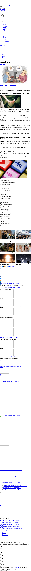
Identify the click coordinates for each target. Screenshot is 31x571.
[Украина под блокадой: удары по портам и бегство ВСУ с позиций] (7, 347)
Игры (5, 35)
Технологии (3, 56)
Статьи (4, 30)
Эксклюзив (4, 42)
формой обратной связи (27, 547)
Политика (3, 19)
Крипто (6, 40)
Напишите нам (4, 533)
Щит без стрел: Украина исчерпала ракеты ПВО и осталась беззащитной (9, 283)
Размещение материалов (5, 536)
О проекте (3, 532)
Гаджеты (6, 34)
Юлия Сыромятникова (13, 85)
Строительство (5, 33)
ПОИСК (3, 16)
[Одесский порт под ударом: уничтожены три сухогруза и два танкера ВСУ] (7, 297)
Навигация (3, 0)
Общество (3, 18)
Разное (4, 29)
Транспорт (6, 39)
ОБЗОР (3, 14)
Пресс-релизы (6, 32)
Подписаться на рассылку (4, 570)
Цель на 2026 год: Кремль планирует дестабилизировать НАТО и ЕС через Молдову (14, 489)
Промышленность (7, 41)
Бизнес (6, 38)
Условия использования (5, 535)
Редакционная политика (5, 537)
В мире (2, 553)
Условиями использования (16, 567)
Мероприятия (6, 31)
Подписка (3, 538)
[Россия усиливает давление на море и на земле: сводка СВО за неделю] (7, 326)
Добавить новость (2, 10)
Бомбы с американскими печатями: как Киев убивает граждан (8, 315)
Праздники (6, 85)
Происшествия (5, 28)
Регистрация (3, 9)
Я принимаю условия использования (6, 566)
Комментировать (11, 266)
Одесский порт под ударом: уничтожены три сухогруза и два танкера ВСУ (10, 287)
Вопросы (3, 539)
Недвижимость (5, 26)
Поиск (3, 2)
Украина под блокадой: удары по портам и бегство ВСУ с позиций (9, 337)
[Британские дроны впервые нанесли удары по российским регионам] (7, 335)
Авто (4, 22)
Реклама (3, 534)
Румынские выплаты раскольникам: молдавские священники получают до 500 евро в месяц (12, 306)
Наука (2, 556)
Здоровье (4, 24)
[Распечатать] (0, 88)
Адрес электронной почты (4, 569)
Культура (4, 25)
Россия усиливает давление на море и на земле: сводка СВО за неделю (12, 488)
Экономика (2, 565)
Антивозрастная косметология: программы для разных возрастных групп (9, 505)
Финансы (3, 53)
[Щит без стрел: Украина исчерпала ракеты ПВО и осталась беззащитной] (13, 397)
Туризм (4, 36)
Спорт (2, 560)
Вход (1, 9)
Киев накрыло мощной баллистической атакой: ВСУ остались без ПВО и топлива (11, 530)
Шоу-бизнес (4, 37)
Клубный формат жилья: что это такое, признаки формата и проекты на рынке (10, 499)
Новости (1, 551)
